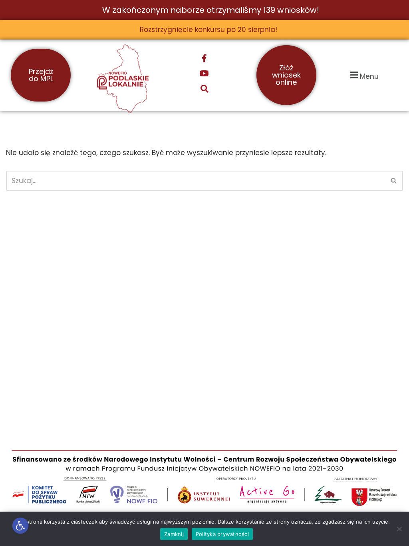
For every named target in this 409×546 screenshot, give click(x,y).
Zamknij (174, 534)
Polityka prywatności (222, 534)
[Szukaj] (394, 181)
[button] (20, 526)
